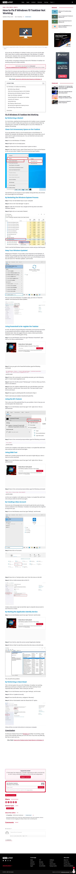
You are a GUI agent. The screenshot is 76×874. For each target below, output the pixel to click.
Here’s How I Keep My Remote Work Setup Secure (65, 92)
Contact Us (66, 862)
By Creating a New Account (14, 103)
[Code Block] (22, 836)
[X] (8, 802)
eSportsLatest (7, 865)
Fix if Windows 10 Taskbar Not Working (16, 86)
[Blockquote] (20, 836)
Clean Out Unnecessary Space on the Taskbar (19, 91)
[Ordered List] (17, 836)
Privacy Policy (67, 864)
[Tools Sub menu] (53, 2)
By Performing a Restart (14, 89)
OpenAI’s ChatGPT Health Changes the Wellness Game (65, 97)
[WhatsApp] (11, 802)
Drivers (51, 862)
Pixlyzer (71, 872)
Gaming (46, 2)
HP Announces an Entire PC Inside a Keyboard (64, 102)
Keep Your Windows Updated (15, 95)
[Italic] (12, 836)
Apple (27, 2)
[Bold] (11, 836)
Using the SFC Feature (13, 99)
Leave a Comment (11, 795)
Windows (40, 2)
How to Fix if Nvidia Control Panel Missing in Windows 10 (29, 740)
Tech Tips (41, 864)
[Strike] (15, 836)
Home (4, 7)
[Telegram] (16, 802)
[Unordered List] (19, 836)
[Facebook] (6, 802)
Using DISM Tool (12, 101)
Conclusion (9, 110)
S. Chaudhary (19, 16)
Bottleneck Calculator (65, 872)
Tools (51, 2)
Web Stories (52, 864)
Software (52, 860)
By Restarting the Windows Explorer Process (19, 93)
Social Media (42, 865)
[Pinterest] (13, 802)
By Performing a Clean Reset (15, 107)
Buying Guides (53, 865)
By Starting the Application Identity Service (18, 105)
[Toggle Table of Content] (42, 83)
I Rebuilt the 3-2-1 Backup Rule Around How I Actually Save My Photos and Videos (65, 87)
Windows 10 (26, 734)
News (23, 2)
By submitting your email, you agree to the (20, 790)
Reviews (41, 862)
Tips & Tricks (9, 7)
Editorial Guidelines (68, 865)
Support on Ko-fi (25, 777)
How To (16, 7)
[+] (26, 835)
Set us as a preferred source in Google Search (16, 67)
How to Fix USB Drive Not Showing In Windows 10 (29, 79)
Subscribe (41, 787)
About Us (66, 860)
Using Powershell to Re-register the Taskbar (18, 97)
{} (24, 835)
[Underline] (14, 836)
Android (33, 2)
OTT (40, 860)
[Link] (23, 836)
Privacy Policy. (30, 790)
